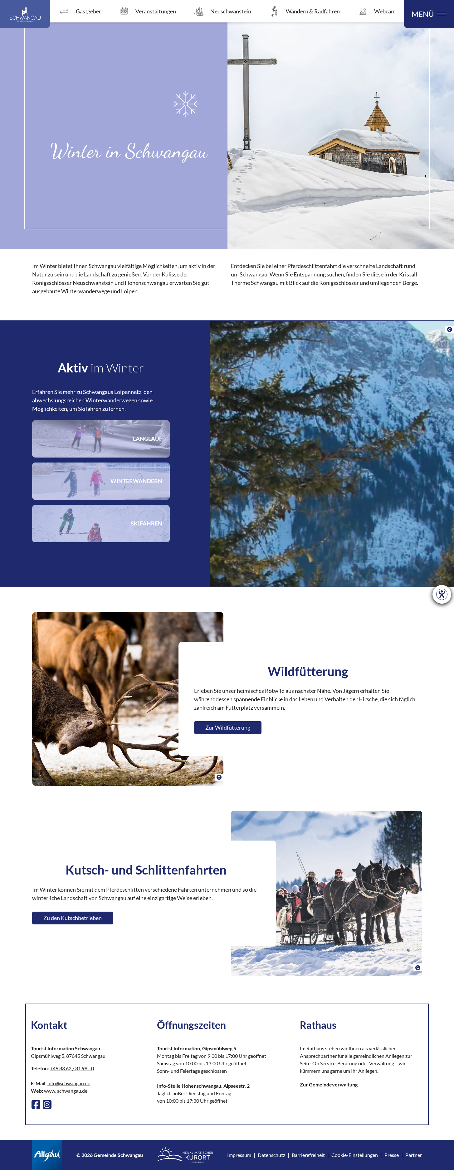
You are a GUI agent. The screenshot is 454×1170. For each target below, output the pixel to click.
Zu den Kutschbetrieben (72, 917)
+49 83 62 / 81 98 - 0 (72, 1068)
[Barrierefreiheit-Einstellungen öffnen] (441, 594)
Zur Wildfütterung (227, 727)
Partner (413, 1155)
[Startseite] (25, 14)
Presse (391, 1155)
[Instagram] (47, 1105)
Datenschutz (271, 1155)
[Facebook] (36, 1105)
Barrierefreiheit (308, 1155)
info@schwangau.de (68, 1083)
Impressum (239, 1155)
